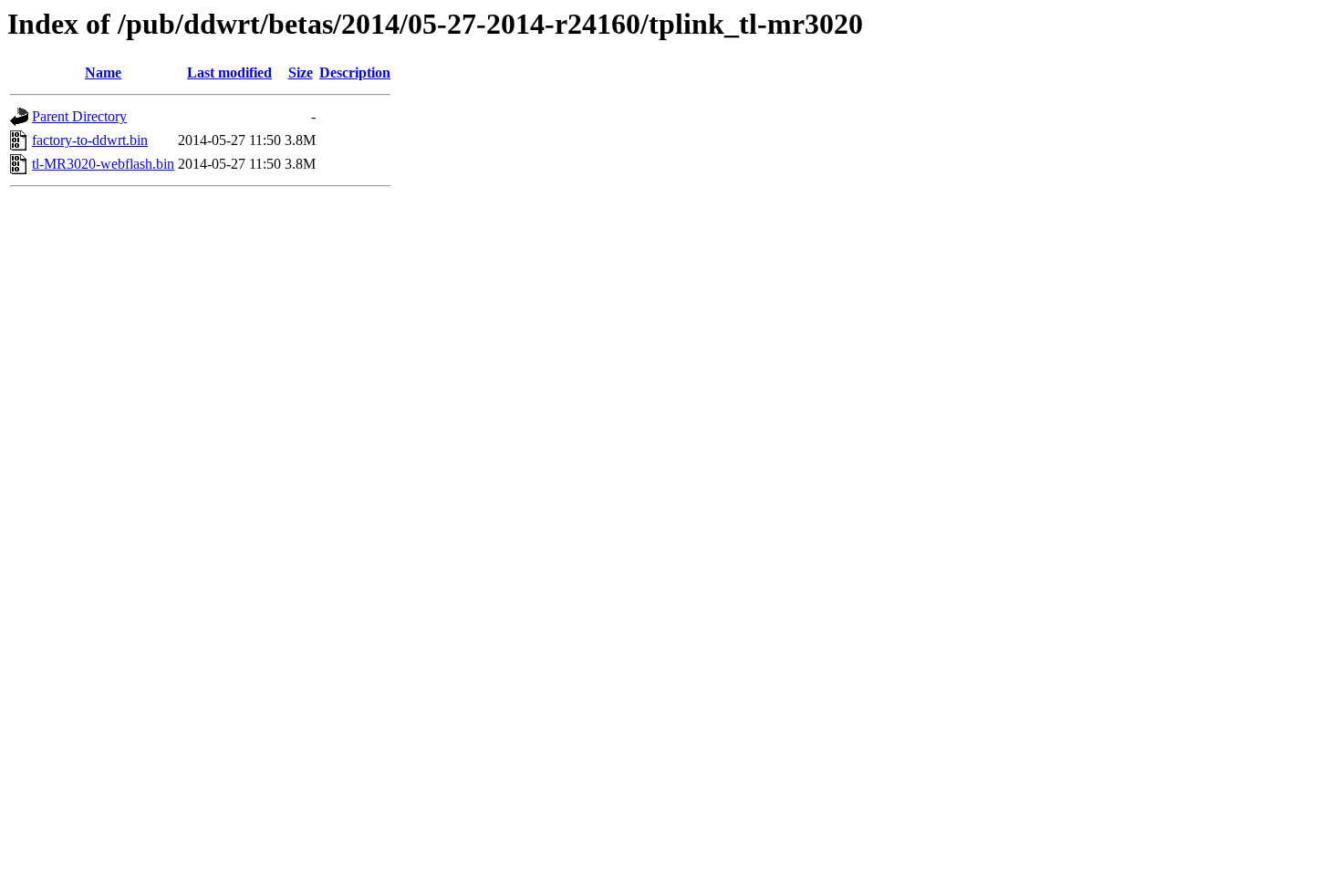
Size (300, 72)
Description (354, 72)
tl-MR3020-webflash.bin (103, 163)
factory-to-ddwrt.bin (90, 140)
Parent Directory (79, 116)
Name (103, 72)
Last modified (229, 72)
